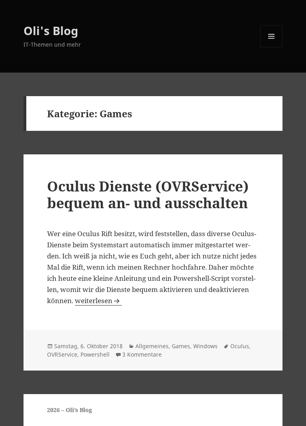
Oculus (239, 346)
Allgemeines (152, 346)
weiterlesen (98, 300)
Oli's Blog (51, 30)
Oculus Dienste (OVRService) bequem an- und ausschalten (148, 194)
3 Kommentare (142, 354)
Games (181, 346)
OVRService (62, 354)
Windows (205, 346)
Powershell (95, 354)
